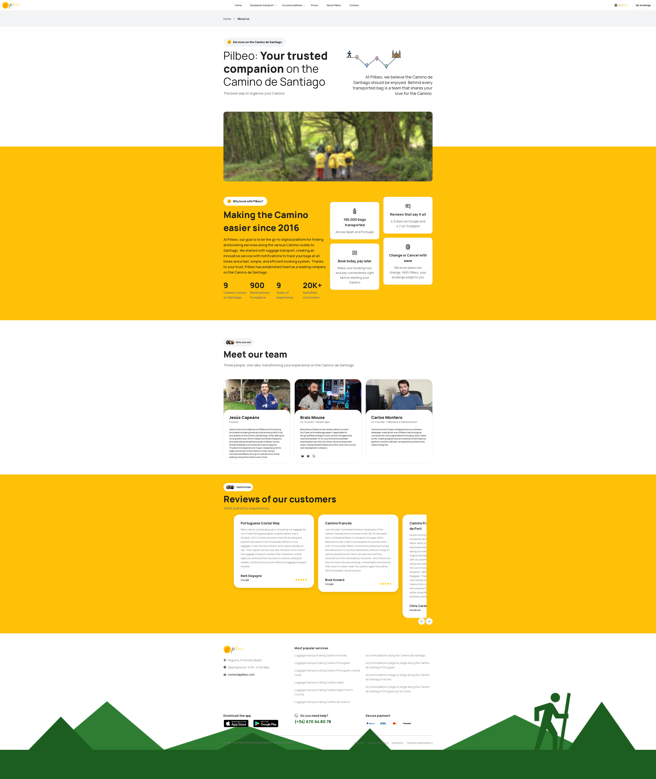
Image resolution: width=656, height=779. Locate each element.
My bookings (643, 5)
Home (238, 5)
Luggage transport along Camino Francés (321, 655)
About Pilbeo (334, 5)
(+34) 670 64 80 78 (313, 721)
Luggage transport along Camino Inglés (319, 682)
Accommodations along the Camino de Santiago (396, 655)
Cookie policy (397, 742)
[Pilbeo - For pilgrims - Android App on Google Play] (265, 728)
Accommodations (292, 5)
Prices (314, 5)
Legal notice (359, 742)
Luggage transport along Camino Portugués (322, 663)
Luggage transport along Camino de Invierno (322, 702)
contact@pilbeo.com (241, 674)
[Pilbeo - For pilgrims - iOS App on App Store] (236, 728)
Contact (354, 5)
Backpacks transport (262, 5)
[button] (421, 621)
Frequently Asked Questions (420, 742)
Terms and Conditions (378, 742)
